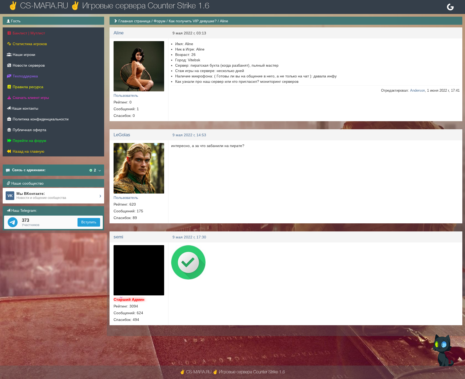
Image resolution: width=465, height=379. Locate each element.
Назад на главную (28, 151)
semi (118, 236)
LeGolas (122, 134)
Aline (119, 32)
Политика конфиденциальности (40, 119)
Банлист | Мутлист (28, 33)
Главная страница (134, 21)
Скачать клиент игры (30, 97)
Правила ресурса (27, 87)
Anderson (417, 90)
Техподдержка (25, 76)
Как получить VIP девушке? (193, 21)
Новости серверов (28, 65)
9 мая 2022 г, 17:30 (189, 237)
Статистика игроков (29, 44)
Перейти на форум (29, 140)
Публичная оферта (29, 130)
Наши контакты (24, 108)
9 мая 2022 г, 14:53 (189, 135)
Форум (159, 21)
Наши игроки (23, 54)
